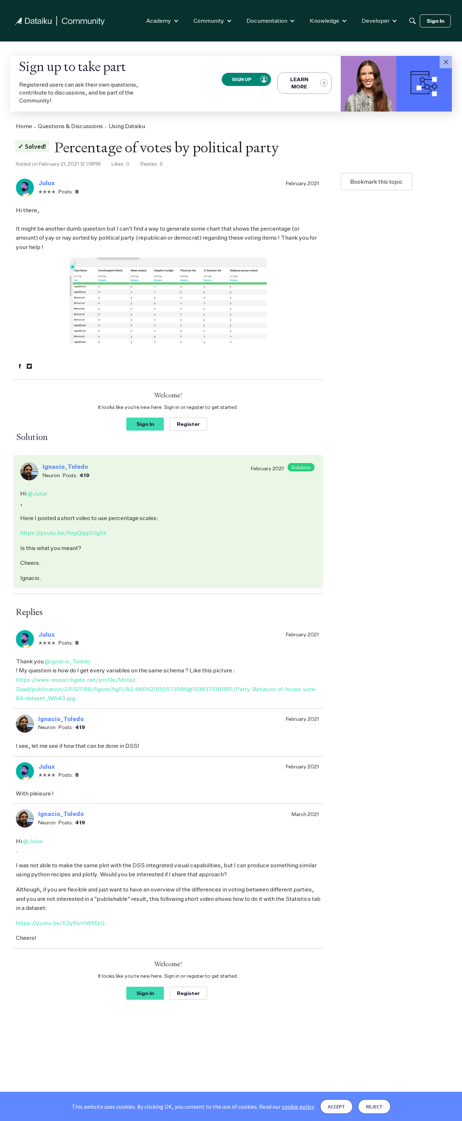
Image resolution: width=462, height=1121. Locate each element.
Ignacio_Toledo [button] (65, 466)
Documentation (267, 20)
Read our (286, 1106)
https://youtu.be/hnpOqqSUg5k (63, 532)
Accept (336, 1106)
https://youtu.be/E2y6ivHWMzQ (60, 922)
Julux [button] (46, 183)
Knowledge (324, 20)
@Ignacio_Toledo (67, 661)
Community (208, 20)
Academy (158, 20)
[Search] (412, 20)
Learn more (299, 83)
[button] (446, 62)
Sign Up (241, 79)
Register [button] (188, 424)
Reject (374, 1106)
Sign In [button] (145, 424)
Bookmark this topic (376, 181)
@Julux (37, 493)
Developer (375, 20)
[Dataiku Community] (59, 21)
